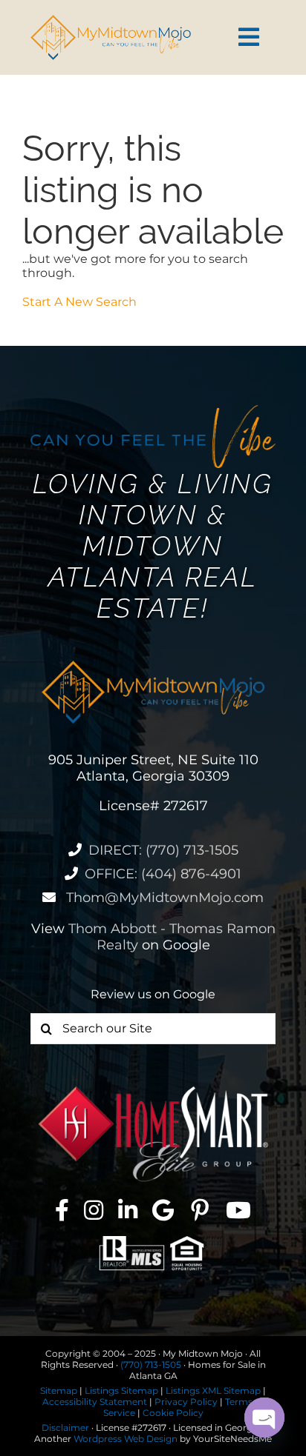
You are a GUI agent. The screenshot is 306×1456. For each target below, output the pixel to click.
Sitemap (58, 1390)
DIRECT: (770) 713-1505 (163, 850)
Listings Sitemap (121, 1390)
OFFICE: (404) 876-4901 (163, 874)
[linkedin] (127, 1210)
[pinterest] (200, 1210)
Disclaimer (65, 1427)
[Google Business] (163, 1210)
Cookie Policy (173, 1412)
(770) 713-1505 (150, 1364)
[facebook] (62, 1210)
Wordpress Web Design (126, 1438)
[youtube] (238, 1210)
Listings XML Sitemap (213, 1390)
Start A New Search (79, 302)
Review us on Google (153, 994)
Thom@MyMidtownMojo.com (163, 897)
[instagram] (93, 1210)
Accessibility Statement (94, 1401)
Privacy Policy (186, 1401)
